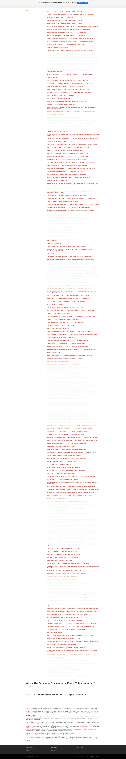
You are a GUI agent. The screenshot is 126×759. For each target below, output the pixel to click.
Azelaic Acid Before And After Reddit (56, 236)
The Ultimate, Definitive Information (56, 557)
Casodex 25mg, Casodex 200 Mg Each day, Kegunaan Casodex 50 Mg (63, 437)
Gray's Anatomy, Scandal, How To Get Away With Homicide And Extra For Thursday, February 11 (71, 486)
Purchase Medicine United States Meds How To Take (84, 267)
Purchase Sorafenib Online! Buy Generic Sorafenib (72, 301)
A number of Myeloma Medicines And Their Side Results (61, 104)
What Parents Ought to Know (54, 632)
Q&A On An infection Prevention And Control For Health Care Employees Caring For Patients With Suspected (72, 651)
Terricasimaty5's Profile (74, 407)
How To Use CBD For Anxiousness (80, 346)
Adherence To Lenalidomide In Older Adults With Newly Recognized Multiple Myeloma (69, 153)
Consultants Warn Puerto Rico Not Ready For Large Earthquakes (64, 373)
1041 (79, 638)
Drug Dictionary (84, 156)
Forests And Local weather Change (76, 538)
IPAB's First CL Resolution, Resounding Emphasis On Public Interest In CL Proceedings (69, 92)
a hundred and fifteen (58, 657)
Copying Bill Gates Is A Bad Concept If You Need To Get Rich (62, 395)
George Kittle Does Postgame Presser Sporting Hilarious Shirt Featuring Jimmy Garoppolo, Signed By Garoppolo (73, 567)
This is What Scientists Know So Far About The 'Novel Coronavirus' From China (67, 416)
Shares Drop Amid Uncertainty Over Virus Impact (66, 319)
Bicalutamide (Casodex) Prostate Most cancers (78, 126)
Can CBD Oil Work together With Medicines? (58, 322)
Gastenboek (62, 264)
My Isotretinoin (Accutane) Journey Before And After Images (62, 74)
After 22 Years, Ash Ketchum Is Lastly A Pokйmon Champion (62, 461)
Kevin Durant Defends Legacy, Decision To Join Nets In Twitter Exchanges (66, 370)
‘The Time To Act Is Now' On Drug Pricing (57, 214)
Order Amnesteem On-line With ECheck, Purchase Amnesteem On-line (64, 273)
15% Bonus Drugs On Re (88, 74)
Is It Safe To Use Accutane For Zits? (56, 207)
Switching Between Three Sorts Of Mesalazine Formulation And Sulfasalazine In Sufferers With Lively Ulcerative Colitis (72, 292)
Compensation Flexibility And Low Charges (85, 588)
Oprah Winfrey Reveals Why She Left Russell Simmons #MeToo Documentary (66, 449)
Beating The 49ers (73, 557)
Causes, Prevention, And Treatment (56, 64)
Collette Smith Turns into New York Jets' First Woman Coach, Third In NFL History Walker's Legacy (72, 422)
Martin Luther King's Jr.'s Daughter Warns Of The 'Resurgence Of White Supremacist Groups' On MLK (73, 489)
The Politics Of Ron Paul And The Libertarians (59, 588)
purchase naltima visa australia (32, 734)
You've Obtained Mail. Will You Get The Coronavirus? (60, 638)
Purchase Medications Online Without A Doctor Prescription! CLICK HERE (56, 695)
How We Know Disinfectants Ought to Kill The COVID (60, 629)
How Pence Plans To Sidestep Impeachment (86, 440)
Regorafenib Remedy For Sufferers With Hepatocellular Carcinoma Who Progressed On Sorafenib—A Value (72, 51)
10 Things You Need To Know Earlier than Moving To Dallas (62, 585)
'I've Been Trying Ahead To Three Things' (57, 510)
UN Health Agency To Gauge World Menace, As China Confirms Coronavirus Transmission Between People (72, 545)
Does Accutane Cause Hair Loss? (78, 204)
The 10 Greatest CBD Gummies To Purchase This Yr (83, 532)
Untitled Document (52, 226)
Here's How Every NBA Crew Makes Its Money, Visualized (61, 529)
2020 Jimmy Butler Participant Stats (86, 316)
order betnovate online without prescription (34, 731)
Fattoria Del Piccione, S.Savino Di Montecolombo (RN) (60, 95)
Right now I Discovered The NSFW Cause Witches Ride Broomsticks (64, 455)
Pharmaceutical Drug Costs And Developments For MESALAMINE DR (75, 83)
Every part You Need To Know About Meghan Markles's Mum (71, 541)
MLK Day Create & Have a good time (56, 407)
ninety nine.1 (76, 111)
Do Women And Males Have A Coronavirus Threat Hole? (61, 663)
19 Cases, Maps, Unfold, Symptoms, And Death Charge (60, 672)
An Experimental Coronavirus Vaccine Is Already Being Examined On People (66, 660)
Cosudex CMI (50, 267)
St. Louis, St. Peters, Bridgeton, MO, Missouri (86, 425)
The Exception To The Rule (91, 407)
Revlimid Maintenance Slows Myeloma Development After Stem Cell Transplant (68, 80)
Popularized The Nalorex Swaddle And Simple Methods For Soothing (64, 23)
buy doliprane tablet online (31, 726)
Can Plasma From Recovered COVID (56, 626)
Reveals (49, 594)
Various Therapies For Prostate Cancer (85, 67)
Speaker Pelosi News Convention (55, 443)
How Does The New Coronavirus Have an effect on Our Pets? (62, 644)
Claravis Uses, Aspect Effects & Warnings (58, 138)
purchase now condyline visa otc (32, 729)
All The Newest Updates (88, 349)
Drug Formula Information (54, 243)
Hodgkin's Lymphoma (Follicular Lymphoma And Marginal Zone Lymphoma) (66, 276)
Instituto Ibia (91, 310)
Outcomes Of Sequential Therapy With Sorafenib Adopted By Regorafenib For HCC (68, 413)
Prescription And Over (76, 171)
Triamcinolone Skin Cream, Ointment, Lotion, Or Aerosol (61, 156)
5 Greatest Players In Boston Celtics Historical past (61, 337)
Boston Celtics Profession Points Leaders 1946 (59, 464)
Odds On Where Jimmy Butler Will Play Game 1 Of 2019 (60, 325)
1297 (92, 635)
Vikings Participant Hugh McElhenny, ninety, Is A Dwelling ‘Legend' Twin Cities (67, 419)
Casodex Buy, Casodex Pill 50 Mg (82, 223)
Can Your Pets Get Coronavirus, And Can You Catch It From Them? (64, 669)
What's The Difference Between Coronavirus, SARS (81, 626)
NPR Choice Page (51, 343)
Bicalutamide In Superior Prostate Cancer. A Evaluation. (61, 41)
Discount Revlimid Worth (76, 86)
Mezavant (64, 267)
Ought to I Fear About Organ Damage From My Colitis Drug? (62, 201)
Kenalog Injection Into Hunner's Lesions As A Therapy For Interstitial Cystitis (67, 282)
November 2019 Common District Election (57, 434)
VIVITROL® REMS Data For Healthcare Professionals (60, 229)
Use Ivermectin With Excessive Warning (88, 26)
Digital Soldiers (51, 301)
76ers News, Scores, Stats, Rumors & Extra (58, 361)
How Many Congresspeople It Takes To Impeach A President (62, 476)
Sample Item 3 (86, 298)
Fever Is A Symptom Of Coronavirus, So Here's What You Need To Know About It (67, 647)
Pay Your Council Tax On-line (54, 623)
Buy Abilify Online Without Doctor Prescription (74, 165)
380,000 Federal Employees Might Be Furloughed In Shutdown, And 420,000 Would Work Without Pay (72, 611)
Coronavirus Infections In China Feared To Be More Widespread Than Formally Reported (70, 504)
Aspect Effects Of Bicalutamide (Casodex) (58, 285)
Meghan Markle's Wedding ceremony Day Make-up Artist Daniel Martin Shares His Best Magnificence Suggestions (73, 483)
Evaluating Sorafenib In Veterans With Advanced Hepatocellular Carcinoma (66, 174)
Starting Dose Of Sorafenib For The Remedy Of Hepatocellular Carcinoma (66, 35)
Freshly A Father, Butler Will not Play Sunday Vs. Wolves (62, 385)
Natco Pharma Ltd (51, 431)
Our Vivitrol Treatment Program (55, 168)
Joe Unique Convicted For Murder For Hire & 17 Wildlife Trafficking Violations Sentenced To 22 (71, 591)
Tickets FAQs (63, 431)
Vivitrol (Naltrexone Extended (55, 295)
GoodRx (72, 141)
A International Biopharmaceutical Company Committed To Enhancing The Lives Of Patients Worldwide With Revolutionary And (70, 260)
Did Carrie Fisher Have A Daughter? (77, 443)
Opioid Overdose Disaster (53, 352)
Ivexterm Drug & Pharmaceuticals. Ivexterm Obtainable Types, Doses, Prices (67, 159)
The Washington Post (78, 322)
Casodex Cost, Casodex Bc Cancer (56, 198)
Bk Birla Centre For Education (55, 304)
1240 (48, 657)
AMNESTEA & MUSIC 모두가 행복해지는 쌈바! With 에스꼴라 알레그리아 (77, 123)
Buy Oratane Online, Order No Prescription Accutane (60, 26)
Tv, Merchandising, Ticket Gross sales (57, 532)
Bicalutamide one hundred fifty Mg (56, 114)
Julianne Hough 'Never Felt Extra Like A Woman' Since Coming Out (64, 467)
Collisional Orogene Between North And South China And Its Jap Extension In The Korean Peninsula (72, 519)
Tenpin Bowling (93, 392)
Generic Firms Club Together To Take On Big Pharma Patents (62, 220)
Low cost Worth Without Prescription (57, 171)
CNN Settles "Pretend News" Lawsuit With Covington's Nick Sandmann (65, 358)
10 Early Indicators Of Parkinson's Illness (58, 328)
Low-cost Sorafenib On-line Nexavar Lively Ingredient (83, 64)
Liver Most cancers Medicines (82, 270)
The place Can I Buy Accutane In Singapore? (71, 11)
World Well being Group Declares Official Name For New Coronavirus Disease (67, 635)
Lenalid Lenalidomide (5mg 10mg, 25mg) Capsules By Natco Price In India (65, 307)
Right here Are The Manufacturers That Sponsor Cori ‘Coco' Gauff (64, 554)
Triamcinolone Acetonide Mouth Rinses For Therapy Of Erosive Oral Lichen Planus (68, 29)
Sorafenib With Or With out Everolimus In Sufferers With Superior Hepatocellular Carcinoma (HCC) (73, 144)
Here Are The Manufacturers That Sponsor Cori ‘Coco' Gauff (62, 551)
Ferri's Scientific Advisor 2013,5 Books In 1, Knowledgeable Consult (64, 20)
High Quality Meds (34, 716)
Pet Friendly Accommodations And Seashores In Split (82, 597)
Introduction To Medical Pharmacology (57, 180)
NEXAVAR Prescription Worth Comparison (79, 207)
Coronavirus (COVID (90, 654)
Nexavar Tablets (94, 204)
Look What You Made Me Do (91, 437)
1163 (77, 666)
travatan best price (29, 720)
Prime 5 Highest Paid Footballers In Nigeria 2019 (59, 560)
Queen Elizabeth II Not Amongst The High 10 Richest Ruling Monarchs (64, 620)
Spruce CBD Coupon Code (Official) (83, 367)
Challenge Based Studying (54, 188)
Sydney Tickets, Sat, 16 (53, 165)
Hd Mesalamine (91, 198)
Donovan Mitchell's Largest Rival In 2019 (57, 346)
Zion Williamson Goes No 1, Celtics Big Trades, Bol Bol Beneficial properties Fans (68, 563)
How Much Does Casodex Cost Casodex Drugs (58, 98)
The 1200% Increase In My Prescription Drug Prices (85, 138)
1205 (48, 666)
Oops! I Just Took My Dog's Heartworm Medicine (84, 285)
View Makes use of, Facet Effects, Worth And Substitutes (62, 162)
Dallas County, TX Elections (54, 516)
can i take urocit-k (48, 714)
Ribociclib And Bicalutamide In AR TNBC (57, 86)
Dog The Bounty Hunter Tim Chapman (69, 479)
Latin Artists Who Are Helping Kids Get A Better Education (62, 446)
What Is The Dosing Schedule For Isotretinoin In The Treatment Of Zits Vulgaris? (68, 147)
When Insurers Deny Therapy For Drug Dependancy (60, 32)
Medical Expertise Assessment (55, 44)
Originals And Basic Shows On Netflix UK (57, 498)
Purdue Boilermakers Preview (80, 340)
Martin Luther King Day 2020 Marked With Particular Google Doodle (64, 522)
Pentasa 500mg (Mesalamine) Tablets (76, 44)
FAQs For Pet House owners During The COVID (58, 675)
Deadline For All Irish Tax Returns (56, 597)
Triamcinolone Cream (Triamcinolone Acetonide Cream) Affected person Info (67, 101)
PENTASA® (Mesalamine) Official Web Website (81, 38)
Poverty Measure (51, 479)
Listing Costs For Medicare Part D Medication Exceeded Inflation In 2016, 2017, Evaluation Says (71, 14)
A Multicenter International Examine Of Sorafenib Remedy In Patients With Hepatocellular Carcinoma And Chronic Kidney (70, 71)
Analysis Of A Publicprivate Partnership (79, 264)
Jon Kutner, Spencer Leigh (87, 385)
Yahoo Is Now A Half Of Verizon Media (56, 334)
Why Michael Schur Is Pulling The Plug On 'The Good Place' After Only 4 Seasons (68, 501)
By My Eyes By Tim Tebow (80, 507)
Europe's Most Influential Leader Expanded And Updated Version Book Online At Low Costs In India (72, 608)
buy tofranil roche (91, 716)
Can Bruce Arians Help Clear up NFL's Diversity (59, 425)
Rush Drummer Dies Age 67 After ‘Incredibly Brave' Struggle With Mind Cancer (67, 404)
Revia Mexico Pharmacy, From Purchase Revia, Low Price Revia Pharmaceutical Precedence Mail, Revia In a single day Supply (72, 108)
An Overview (70, 17)
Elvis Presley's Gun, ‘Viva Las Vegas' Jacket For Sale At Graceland (64, 570)
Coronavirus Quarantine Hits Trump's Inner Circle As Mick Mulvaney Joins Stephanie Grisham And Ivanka (72, 605)
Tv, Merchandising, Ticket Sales (87, 529)
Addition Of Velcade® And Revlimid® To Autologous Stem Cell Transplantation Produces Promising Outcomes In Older (72, 184)
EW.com (49, 319)
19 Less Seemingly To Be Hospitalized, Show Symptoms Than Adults (64, 654)
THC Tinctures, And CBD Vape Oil (82, 535)
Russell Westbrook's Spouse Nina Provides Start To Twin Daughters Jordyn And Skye (69, 582)
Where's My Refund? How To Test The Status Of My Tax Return (81, 623)
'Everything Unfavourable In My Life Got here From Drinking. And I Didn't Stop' (67, 617)
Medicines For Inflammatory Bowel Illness (78, 295)
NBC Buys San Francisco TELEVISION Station (58, 340)
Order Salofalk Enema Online (54, 126)
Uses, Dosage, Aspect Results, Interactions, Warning (60, 288)
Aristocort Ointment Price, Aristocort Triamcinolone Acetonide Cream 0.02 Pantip (68, 217)
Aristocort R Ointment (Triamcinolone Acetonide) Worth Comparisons (65, 150)
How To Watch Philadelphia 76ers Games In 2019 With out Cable (63, 364)
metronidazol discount (34, 738)
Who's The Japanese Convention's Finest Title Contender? (62, 576)
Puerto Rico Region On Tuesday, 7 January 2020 (59, 367)
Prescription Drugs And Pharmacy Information (59, 270)
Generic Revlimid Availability (82, 177)
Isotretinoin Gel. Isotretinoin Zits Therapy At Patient (81, 168)
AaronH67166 (93, 162)
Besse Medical (51, 83)
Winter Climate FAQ (52, 379)
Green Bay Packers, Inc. (78, 434)
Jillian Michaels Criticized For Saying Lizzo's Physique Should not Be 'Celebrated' (68, 513)
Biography (49, 541)
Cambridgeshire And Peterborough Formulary (59, 67)
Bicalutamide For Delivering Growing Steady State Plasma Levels (64, 117)
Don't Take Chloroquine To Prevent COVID (87, 641)
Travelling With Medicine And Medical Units (58, 54)
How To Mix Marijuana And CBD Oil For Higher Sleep (60, 316)
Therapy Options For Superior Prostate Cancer (59, 440)
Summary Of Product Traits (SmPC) (76, 310)
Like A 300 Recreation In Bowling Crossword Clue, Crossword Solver (65, 452)
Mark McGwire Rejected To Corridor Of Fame (58, 410)
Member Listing (63, 343)
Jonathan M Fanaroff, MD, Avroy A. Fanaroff (58, 111)
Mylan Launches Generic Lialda (55, 17)
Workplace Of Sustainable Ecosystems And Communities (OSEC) (63, 298)
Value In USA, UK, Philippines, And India (57, 141)
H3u (58, 267)
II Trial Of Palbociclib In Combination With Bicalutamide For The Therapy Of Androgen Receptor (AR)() (73, 57)
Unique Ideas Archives (91, 273)
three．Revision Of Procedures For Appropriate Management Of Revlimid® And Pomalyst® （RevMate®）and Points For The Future (70, 130)
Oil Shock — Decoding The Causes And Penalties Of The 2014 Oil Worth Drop (66, 392)
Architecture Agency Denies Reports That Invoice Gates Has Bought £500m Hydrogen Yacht (70, 492)
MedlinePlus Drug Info (53, 123)
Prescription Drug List (66, 226)
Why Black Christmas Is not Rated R (79, 431)
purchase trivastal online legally (33, 737)
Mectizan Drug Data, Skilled (62, 313)
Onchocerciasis (51, 264)
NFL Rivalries (92, 538)
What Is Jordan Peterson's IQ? (80, 573)
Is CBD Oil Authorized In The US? (62, 535)
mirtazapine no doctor (70, 729)
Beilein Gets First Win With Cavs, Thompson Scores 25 (83, 334)
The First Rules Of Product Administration (58, 573)
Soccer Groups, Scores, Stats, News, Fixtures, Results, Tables (63, 548)
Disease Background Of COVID (84, 629)
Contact (54, 11)
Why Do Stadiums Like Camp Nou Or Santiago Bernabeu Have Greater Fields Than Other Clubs (71, 376)
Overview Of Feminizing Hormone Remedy (57, 47)
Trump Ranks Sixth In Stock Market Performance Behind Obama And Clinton (66, 398)
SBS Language (87, 669)
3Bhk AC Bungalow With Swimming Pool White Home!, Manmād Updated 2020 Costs (75, 594)
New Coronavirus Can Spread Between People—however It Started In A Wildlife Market (69, 382)
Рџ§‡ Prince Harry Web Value (85, 331)
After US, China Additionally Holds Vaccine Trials (60, 641)
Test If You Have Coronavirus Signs (88, 663)
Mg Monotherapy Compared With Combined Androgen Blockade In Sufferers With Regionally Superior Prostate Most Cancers (71, 192)
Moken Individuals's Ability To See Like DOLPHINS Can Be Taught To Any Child (66, 458)
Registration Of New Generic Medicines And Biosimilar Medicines (63, 279)
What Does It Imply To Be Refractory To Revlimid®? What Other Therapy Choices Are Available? (71, 120)
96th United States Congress (78, 343)
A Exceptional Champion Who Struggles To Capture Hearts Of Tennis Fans (66, 470)
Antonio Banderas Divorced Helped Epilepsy (58, 507)
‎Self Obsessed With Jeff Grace (76, 198)
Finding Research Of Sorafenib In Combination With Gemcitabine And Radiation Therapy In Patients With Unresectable (72, 240)
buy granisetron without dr (81, 726)
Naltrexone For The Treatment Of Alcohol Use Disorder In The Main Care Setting (68, 89)
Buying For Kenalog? (93, 276)
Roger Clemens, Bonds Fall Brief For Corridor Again (60, 473)
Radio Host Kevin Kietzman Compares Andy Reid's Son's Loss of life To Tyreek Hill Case (69, 355)
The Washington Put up (92, 452)
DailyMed (49, 313)
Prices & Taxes (51, 538)
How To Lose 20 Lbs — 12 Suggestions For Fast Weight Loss (39, 725)
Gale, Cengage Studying (89, 111)
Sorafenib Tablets (52, 77)
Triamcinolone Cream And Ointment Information (59, 177)
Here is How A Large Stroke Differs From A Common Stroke (62, 579)
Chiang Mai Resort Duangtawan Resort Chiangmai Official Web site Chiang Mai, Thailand (69, 428)
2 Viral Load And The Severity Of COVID (62, 666)
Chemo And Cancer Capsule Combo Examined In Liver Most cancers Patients (66, 246)
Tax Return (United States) (54, 614)
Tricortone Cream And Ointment (55, 310)
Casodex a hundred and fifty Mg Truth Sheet (58, 223)
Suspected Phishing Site (84, 288)
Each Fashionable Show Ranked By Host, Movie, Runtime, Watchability (64, 401)
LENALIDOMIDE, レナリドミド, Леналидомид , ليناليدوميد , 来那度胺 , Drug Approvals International (70, 256)
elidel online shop (29, 708)
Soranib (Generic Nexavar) (86, 41)
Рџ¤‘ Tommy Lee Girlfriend (88, 476)
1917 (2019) (60, 538)
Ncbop (48, 535)
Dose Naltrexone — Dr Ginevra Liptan (56, 204)
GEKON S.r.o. (83, 162)
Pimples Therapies (81, 32)
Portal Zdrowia (51, 253)
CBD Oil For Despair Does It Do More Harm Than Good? (61, 331)
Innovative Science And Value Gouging (57, 38)
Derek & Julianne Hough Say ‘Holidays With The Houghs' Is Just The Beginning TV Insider (69, 495)
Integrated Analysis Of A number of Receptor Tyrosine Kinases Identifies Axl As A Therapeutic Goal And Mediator (73, 135)
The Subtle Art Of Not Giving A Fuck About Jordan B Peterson (63, 349)
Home (47, 11)
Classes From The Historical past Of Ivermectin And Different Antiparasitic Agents (68, 195)
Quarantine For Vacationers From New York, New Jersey (78, 614)
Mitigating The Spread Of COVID (82, 675)
